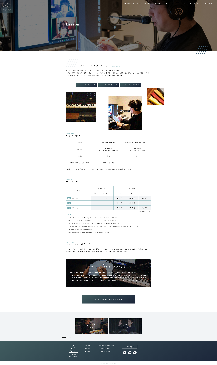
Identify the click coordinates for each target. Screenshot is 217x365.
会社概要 (87, 345)
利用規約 (87, 351)
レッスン (183, 3)
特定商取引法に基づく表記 (106, 345)
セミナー (174, 3)
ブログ (166, 3)
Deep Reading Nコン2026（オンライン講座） (137, 3)
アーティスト (194, 3)
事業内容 (158, 3)
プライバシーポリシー (105, 348)
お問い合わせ (209, 3)
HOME (64, 337)
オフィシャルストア (104, 351)
